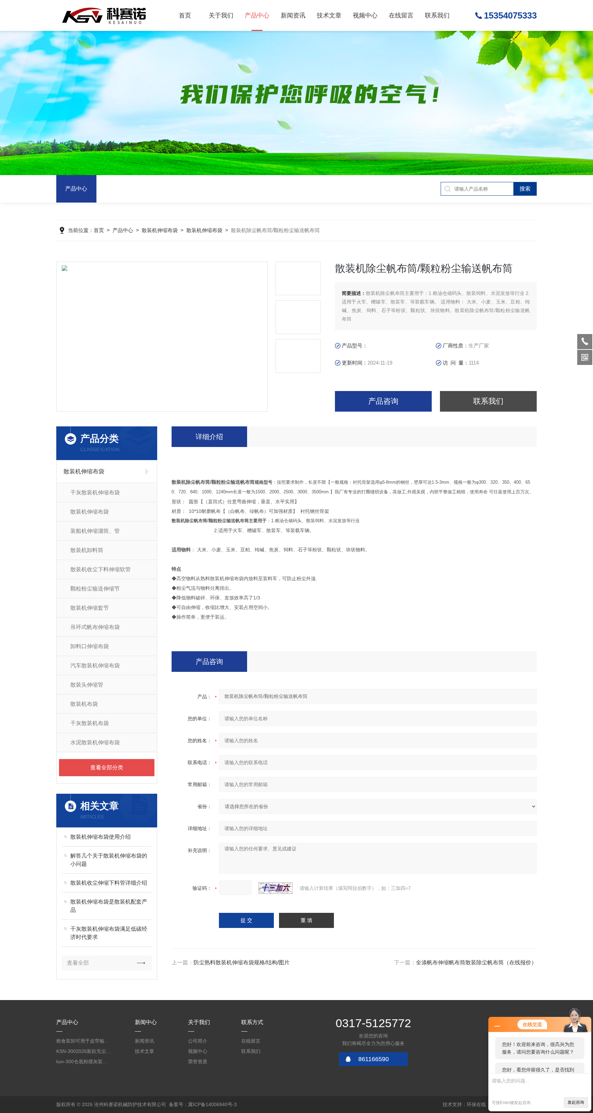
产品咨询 (383, 401)
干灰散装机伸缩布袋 (95, 492)
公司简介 (197, 1041)
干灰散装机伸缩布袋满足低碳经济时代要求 (108, 933)
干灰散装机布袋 (89, 723)
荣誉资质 (197, 1061)
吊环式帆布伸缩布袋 (95, 627)
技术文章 (329, 15)
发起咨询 (576, 1102)
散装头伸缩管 (86, 685)
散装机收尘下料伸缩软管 (100, 569)
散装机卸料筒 (86, 550)
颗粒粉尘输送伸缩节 (95, 589)
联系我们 (437, 15)
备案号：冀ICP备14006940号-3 (203, 1104)
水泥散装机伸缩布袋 (95, 742)
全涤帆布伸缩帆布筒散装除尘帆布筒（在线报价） (476, 962)
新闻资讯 (293, 15)
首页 (185, 15)
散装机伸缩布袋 (160, 230)
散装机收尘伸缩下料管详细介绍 (108, 883)
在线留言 (401, 15)
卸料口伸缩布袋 (89, 646)
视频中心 (365, 15)
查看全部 (78, 963)
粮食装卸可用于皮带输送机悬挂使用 (83, 1041)
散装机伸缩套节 (89, 608)
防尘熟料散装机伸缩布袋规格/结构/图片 (242, 962)
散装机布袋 (84, 704)
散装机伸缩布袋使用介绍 (100, 837)
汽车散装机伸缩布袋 (95, 665)
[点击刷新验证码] (275, 888)
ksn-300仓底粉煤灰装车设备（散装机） (83, 1061)
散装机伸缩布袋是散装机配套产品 (108, 906)
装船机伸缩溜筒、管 (95, 531)
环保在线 (476, 1104)
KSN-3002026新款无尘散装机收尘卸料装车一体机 (83, 1051)
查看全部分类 (106, 767)
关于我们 (221, 15)
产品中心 (257, 15)
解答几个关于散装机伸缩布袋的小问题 (108, 860)
